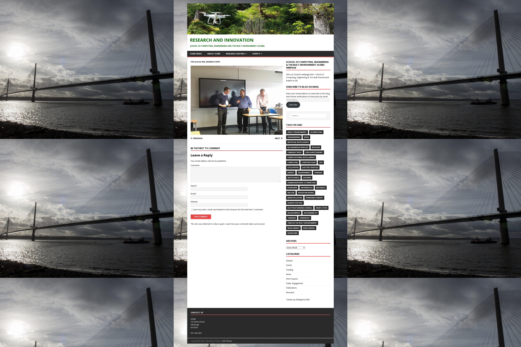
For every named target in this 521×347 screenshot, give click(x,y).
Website (194, 201)
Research (290, 292)
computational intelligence (301, 157)
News (288, 274)
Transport (305, 218)
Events (256, 53)
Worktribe (292, 233)
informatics (306, 188)
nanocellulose (294, 198)
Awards (289, 260)
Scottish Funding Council (299, 208)
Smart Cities (321, 208)
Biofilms (316, 147)
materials (320, 188)
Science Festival (294, 203)
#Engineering (293, 137)
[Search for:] (308, 115)
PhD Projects (292, 279)
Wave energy (293, 228)
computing (292, 162)
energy (290, 172)
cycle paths (292, 167)
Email (193, 193)
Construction (308, 162)
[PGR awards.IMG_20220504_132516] (237, 133)
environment (304, 172)
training (291, 218)
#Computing (316, 132)
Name (193, 185)
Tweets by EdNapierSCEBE (298, 299)
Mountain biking (306, 193)
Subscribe (293, 104)
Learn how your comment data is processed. (245, 224)
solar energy (293, 213)
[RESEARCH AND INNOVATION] (260, 32)
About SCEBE (213, 53)
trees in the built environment (302, 223)
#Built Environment (297, 132)
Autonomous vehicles (297, 147)
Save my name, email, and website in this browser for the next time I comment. (228, 209)
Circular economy (314, 152)
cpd (321, 162)
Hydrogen (292, 188)
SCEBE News (196, 53)
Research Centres (235, 53)
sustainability (310, 213)
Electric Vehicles (310, 167)
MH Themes (227, 341)
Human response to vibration (301, 183)
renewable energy (314, 198)
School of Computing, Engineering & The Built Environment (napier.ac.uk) (307, 77)
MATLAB (290, 193)
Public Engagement (294, 283)
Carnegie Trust (294, 152)
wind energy (309, 228)
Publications (291, 287)
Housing (307, 177)
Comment (195, 165)
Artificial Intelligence (298, 142)
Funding (318, 172)
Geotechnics (293, 177)
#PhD (306, 137)
